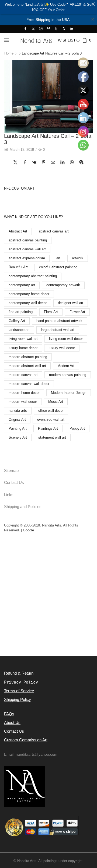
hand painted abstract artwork (59, 321)
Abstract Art (18, 231)
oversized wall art (50, 419)
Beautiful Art (18, 267)
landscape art (19, 330)
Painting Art (18, 428)
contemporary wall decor (28, 303)
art (58, 258)
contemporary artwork (63, 285)
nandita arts (18, 411)
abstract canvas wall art (27, 249)
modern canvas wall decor (29, 384)
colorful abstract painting (58, 267)
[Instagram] (41, 29)
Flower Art (77, 312)
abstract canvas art (54, 231)
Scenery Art (18, 437)
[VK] (34, 163)
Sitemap (11, 470)
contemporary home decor (29, 294)
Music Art (55, 402)
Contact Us (14, 482)
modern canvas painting (67, 375)
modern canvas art (23, 375)
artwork (77, 258)
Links (8, 495)
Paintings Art (48, 428)
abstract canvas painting (28, 240)
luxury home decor (23, 348)
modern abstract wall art (27, 366)
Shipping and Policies (22, 507)
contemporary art (22, 285)
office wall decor (51, 411)
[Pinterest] (48, 29)
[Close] (93, 4)
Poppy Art (77, 428)
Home (8, 53)
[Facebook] (25, 29)
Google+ (29, 530)
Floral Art (51, 312)
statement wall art (52, 437)
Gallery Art (17, 321)
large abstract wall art (57, 330)
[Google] (64, 29)
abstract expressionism (27, 258)
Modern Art (65, 366)
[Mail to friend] (53, 163)
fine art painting (21, 312)
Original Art (17, 419)
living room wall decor (66, 339)
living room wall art (23, 339)
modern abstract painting (28, 357)
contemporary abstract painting (33, 276)
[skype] (80, 163)
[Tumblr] (56, 29)
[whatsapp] (72, 163)
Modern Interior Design (68, 393)
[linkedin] (62, 163)
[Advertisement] (48, 604)
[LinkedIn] (71, 29)
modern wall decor (23, 402)
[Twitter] (33, 29)
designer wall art (70, 303)
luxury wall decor (62, 348)
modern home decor (24, 393)
